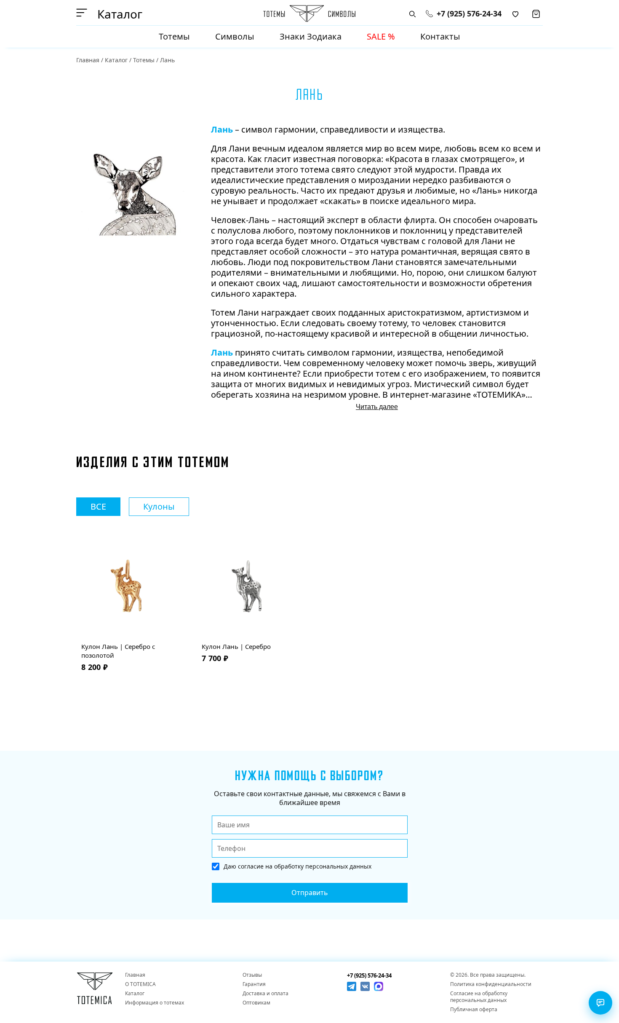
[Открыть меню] (83, 12)
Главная (87, 60)
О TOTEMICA (140, 984)
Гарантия (254, 984)
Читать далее (377, 406)
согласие (251, 866)
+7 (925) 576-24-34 (469, 14)
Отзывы (252, 975)
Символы (234, 36)
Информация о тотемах (154, 1002)
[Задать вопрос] (600, 1003)
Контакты (440, 36)
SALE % (381, 36)
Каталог (116, 60)
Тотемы (174, 36)
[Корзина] (536, 14)
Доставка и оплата (265, 993)
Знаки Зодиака (311, 36)
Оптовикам (256, 1002)
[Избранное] (515, 14)
